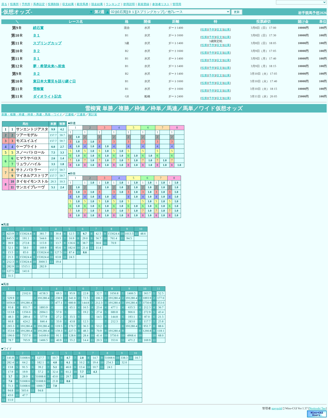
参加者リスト (161, 4)
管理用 (176, 4)
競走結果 (97, 4)
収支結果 (68, 4)
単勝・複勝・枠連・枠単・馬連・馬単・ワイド (31, 114)
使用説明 (129, 4)
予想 (212, 29)
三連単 (81, 114)
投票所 (14, 4)
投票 (204, 29)
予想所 (26, 4)
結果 (227, 29)
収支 (219, 29)
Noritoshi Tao (317, 408)
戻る (4, 4)
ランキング (113, 4)
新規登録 (143, 4)
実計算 (92, 114)
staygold (277, 408)
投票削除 (53, 4)
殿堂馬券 (82, 4)
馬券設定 (39, 4)
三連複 (69, 114)
